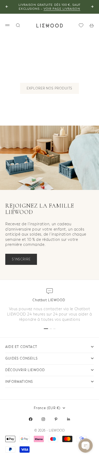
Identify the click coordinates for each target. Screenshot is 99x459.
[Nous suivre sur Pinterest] (56, 419)
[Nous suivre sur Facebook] (31, 419)
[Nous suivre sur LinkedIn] (69, 419)
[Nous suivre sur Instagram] (43, 419)
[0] (81, 25)
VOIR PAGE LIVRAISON (62, 9)
